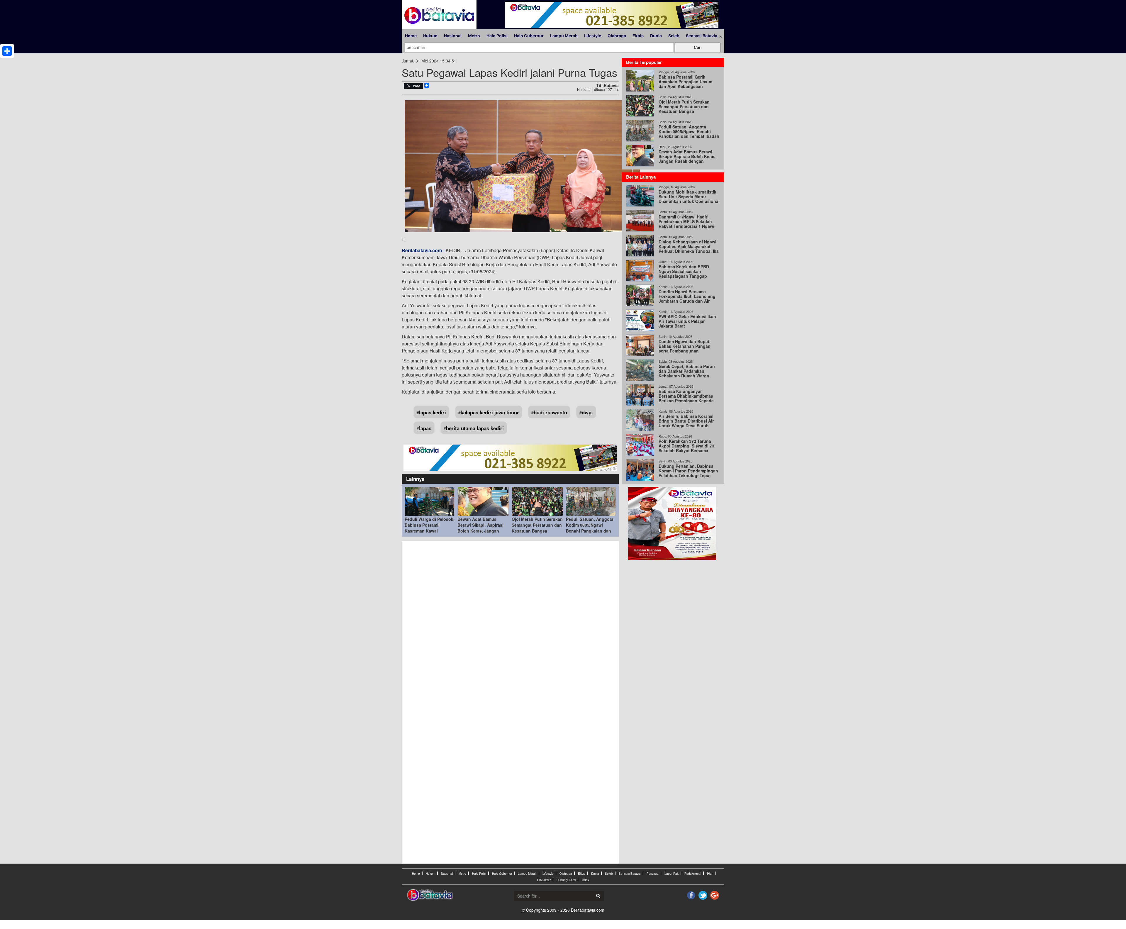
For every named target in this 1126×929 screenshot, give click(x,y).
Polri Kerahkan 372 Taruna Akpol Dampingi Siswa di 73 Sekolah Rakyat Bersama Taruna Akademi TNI (686, 448)
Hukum (430, 35)
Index (585, 880)
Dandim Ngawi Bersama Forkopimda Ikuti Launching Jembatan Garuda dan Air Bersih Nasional (687, 298)
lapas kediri (432, 412)
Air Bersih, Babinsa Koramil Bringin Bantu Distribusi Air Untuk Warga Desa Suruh (686, 420)
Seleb (673, 35)
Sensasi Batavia (701, 35)
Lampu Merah (564, 35)
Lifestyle (592, 35)
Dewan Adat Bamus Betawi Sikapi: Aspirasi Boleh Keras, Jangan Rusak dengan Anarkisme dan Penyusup (483, 530)
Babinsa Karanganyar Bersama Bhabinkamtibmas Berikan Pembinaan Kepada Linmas (686, 398)
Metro (474, 35)
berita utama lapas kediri (475, 428)
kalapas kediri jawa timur (490, 412)
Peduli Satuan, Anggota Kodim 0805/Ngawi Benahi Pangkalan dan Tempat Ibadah (589, 528)
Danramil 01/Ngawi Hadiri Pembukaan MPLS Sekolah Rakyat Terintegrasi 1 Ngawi (686, 221)
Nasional (453, 35)
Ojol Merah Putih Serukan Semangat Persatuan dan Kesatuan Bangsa (537, 525)
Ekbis (638, 35)
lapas (425, 428)
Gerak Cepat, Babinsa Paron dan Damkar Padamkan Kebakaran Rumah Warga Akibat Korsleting (687, 373)
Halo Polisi (497, 35)
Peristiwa (653, 874)
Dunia (656, 35)
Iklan (710, 874)
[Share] (7, 51)
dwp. (587, 412)
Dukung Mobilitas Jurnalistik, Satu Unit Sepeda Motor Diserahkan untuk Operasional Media (689, 199)
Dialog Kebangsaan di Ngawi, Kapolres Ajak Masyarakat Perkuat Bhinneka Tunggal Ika (689, 246)
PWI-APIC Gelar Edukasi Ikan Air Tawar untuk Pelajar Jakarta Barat (687, 321)
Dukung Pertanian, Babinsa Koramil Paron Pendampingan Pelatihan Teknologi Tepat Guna (688, 473)
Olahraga (617, 35)
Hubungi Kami (566, 880)
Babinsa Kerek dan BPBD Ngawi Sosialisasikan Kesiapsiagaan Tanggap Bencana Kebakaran (684, 274)
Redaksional (692, 874)
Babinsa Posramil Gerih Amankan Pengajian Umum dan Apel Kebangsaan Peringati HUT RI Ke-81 (685, 84)
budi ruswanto (550, 412)
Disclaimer (544, 880)
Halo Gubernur (529, 35)
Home (411, 35)
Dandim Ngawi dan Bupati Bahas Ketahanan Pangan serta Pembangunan (684, 346)
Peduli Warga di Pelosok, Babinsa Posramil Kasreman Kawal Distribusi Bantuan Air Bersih (430, 530)
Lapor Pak (671, 874)
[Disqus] (510, 623)
